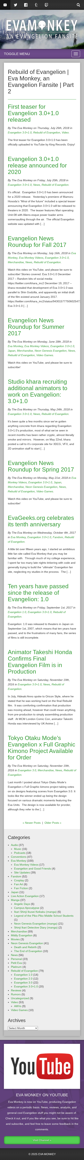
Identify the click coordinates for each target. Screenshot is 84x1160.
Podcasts (19, 852)
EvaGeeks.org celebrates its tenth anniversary (41, 521)
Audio (14, 845)
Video (65, 132)
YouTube (5, 5)
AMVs (17, 1006)
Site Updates (22, 872)
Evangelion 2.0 (23, 978)
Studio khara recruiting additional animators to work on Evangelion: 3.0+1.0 (37, 391)
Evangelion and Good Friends (32, 868)
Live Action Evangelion (25, 896)
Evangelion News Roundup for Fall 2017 (37, 241)
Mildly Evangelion (21, 935)
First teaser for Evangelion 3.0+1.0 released (33, 113)
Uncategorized (20, 998)
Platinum (16, 966)
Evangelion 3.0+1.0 (20, 132)
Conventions (18, 856)
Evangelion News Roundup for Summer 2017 (36, 326)
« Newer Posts (32, 822)
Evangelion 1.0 (17, 612)
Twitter (15, 5)
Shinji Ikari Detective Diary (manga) (36, 927)
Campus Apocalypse (26, 907)
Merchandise (16, 262)
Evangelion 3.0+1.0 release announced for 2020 (37, 165)
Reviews (16, 990)
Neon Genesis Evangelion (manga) (35, 923)
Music (17, 848)
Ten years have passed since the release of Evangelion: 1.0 (38, 592)
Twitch (46, 5)
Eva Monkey (15, 346)
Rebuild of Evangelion (46, 132)
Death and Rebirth (25, 947)
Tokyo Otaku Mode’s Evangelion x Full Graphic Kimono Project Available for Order (41, 748)
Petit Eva (16, 962)
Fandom (58, 537)
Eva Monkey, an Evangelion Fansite (42, 29)
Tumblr (36, 5)
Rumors (16, 994)
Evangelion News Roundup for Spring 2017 (41, 466)
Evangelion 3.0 (27, 770)
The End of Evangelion (28, 951)
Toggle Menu (17, 54)
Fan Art (18, 884)
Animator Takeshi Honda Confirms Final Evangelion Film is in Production (40, 662)
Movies (15, 939)
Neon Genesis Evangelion (51, 350)
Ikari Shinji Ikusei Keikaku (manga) (35, 911)
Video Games (44, 355)
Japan (11, 350)
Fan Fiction (21, 888)
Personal (16, 959)
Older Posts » (53, 822)
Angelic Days (22, 903)
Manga (15, 900)
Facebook (26, 5)
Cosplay (19, 880)
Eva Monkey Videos (31, 257)
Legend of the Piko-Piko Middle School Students (43, 915)
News (36, 184)
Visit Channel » (42, 1140)
